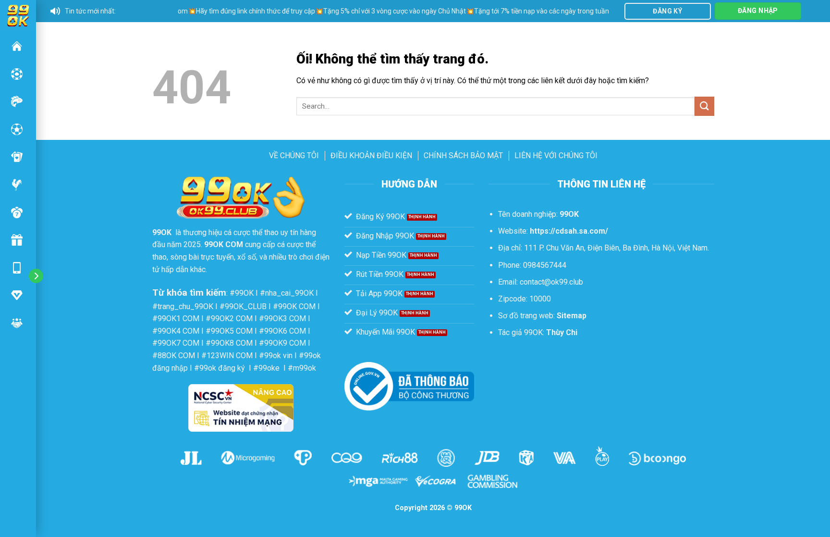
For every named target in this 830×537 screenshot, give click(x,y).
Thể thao (17, 129)
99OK (17, 46)
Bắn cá (17, 101)
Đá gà (17, 184)
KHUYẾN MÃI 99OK (17, 239)
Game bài (17, 156)
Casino (17, 74)
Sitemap (571, 315)
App (17, 267)
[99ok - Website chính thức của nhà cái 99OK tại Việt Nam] (18, 14)
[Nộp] (704, 106)
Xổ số (17, 212)
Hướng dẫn (17, 295)
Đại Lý (17, 323)
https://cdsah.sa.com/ (569, 231)
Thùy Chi (561, 332)
